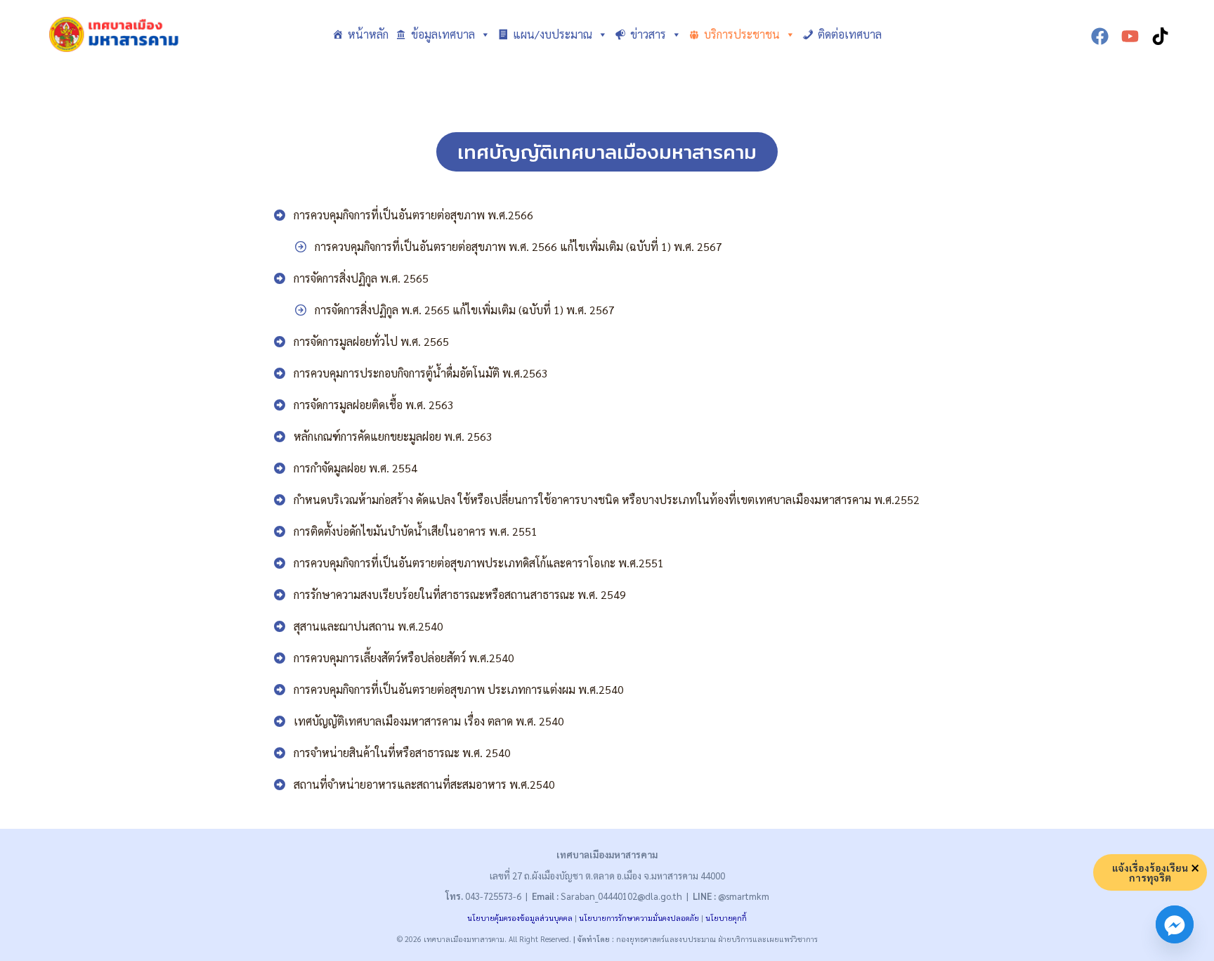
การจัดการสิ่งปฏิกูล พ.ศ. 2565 (361, 278)
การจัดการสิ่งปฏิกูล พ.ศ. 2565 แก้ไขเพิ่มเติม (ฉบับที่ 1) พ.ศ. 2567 (465, 309)
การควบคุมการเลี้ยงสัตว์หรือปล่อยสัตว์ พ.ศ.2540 (404, 657)
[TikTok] (1160, 36)
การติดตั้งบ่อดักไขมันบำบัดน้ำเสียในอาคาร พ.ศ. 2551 (415, 531)
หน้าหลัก (368, 34)
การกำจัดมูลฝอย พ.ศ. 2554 (355, 467)
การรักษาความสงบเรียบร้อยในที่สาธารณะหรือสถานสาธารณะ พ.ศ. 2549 (460, 594)
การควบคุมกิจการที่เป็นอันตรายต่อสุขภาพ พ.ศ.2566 (413, 214)
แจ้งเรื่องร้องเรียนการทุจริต (1150, 872)
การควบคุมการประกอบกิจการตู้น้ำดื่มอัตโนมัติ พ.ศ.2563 (421, 373)
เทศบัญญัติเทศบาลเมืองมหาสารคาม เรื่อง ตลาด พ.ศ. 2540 (429, 721)
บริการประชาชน (742, 34)
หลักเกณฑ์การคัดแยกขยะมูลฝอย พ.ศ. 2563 (393, 436)
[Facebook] (1100, 36)
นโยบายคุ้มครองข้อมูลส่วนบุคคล (520, 917)
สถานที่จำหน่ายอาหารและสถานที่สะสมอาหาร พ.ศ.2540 (424, 784)
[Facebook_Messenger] (1175, 924)
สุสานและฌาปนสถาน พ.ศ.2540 (368, 626)
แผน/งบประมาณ (552, 34)
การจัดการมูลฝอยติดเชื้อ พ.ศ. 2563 (374, 404)
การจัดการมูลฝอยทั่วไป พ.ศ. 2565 (371, 341)
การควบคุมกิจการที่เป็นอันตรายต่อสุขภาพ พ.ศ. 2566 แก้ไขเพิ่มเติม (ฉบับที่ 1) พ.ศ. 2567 (518, 246)
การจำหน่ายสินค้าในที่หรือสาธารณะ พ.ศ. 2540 (402, 752)
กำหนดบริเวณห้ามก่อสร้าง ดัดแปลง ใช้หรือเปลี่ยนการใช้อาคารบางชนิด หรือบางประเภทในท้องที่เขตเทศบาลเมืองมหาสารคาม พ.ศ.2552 (607, 499)
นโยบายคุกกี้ (726, 917)
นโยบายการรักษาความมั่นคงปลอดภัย (639, 917)
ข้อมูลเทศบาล (443, 34)
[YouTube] (1130, 36)
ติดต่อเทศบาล (850, 34)
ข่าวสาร (648, 34)
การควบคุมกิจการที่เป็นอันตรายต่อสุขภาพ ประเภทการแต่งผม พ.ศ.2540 (459, 689)
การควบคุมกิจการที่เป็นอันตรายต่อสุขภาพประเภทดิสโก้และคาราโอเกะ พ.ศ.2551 (479, 562)
